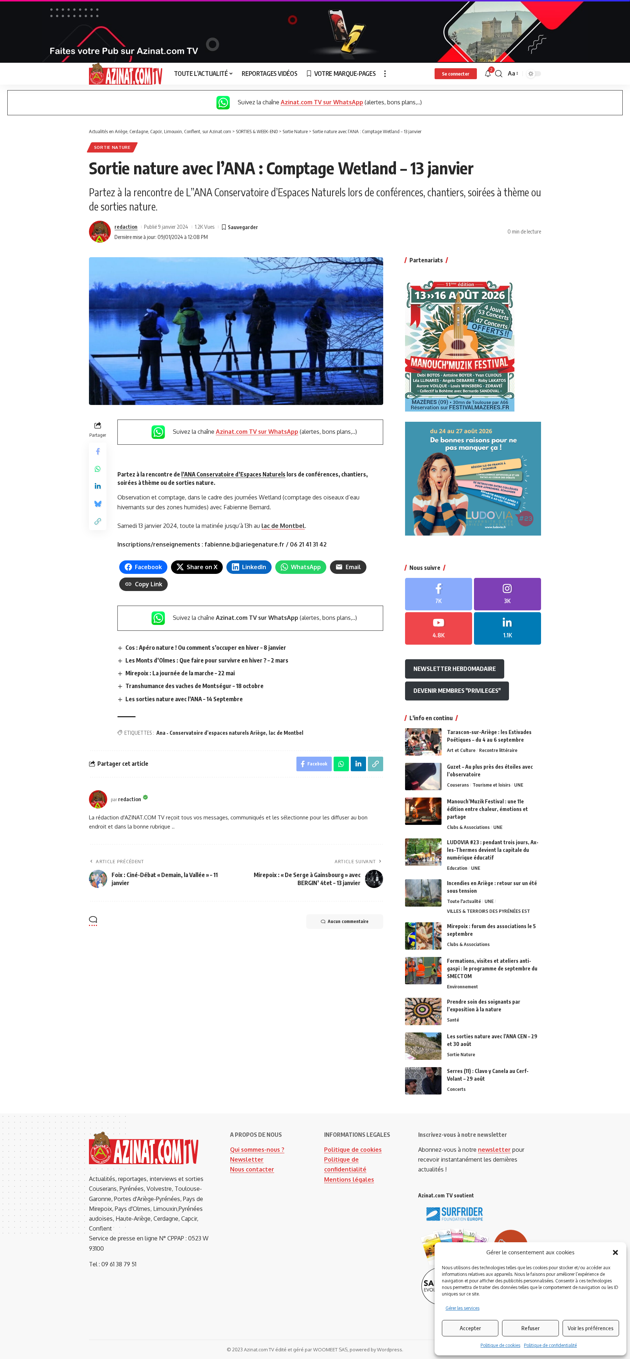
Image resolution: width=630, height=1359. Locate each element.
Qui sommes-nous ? (257, 1149)
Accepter (470, 1328)
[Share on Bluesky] (97, 504)
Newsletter (247, 1159)
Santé (453, 1020)
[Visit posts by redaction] (100, 232)
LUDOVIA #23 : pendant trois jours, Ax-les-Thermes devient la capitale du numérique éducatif (492, 850)
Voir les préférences (591, 1328)
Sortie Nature (112, 147)
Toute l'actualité (464, 901)
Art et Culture (461, 750)
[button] (615, 1252)
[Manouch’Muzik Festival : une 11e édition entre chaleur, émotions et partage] (423, 811)
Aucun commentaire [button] (348, 921)
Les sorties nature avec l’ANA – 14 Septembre (184, 699)
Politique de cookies (500, 1345)
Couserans (458, 785)
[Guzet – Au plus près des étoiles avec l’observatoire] (423, 776)
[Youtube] (438, 628)
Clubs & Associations (468, 827)
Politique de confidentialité (550, 1345)
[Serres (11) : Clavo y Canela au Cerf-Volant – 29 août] (423, 1080)
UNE (518, 785)
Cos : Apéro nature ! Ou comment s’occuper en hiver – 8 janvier (205, 647)
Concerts (456, 1089)
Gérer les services (462, 1308)
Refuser (530, 1328)
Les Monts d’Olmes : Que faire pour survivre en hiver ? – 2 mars (206, 660)
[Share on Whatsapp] (97, 469)
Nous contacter (252, 1169)
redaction (125, 226)
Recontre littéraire (498, 750)
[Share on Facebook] (97, 451)
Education (457, 868)
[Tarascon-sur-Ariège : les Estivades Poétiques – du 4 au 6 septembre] (423, 742)
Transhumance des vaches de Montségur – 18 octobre (194, 686)
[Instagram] (507, 594)
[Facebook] (438, 594)
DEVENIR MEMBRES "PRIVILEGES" (457, 690)
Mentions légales (349, 1179)
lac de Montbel (283, 525)
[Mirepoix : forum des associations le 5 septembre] (423, 936)
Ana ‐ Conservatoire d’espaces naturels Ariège (211, 733)
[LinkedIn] (507, 628)
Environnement (462, 986)
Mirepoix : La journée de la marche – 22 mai (180, 673)
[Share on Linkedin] (97, 486)
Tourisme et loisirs (491, 785)
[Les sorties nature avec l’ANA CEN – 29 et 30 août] (423, 1046)
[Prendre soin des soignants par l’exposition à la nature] (423, 1011)
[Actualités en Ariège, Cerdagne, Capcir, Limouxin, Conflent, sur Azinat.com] (125, 74)
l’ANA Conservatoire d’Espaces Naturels (233, 474)
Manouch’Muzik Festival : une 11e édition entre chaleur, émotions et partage (487, 809)
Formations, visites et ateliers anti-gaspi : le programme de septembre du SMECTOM (492, 968)
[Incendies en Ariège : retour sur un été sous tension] (423, 893)
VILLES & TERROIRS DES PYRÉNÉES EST (488, 911)
